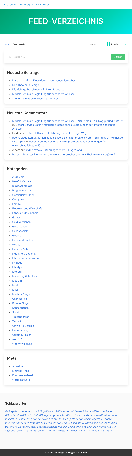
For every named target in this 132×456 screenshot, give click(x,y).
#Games (88, 411)
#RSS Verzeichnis (87, 422)
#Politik (25, 422)
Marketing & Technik (24, 276)
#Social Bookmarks (95, 426)
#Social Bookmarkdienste (42, 426)
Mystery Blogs (21, 294)
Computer (18, 199)
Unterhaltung (20, 330)
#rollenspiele (48, 422)
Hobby (16, 244)
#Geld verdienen (103, 411)
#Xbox (108, 430)
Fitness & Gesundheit (25, 213)
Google (16, 235)
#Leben (112, 415)
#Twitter (51, 430)
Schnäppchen (20, 307)
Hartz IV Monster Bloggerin (29, 154)
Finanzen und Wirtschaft (27, 208)
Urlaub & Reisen (21, 334)
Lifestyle (17, 267)
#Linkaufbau (12, 419)
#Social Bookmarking (70, 426)
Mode (15, 285)
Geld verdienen (21, 222)
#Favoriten (63, 411)
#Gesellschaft (30, 415)
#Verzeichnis (96, 430)
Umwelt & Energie (23, 325)
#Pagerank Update (100, 419)
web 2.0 (17, 339)
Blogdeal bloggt (22, 185)
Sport (15, 312)
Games (16, 217)
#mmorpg (26, 419)
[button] (128, 4)
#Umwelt (83, 430)
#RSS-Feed (70, 422)
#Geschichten (13, 415)
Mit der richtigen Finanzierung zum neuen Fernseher (43, 80)
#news (54, 419)
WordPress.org (21, 379)
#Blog (41, 411)
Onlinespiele (19, 298)
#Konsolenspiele (76, 415)
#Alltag (9, 411)
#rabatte (35, 422)
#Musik (37, 419)
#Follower (76, 411)
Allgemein (18, 176)
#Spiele (111, 426)
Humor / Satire (21, 249)
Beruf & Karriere (21, 181)
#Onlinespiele (67, 419)
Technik (17, 321)
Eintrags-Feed (20, 370)
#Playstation (12, 422)
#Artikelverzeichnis (25, 411)
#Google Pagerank (50, 415)
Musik (15, 289)
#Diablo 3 (51, 411)
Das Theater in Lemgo (25, 85)
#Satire (103, 422)
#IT (64, 415)
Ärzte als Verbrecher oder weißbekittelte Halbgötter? (82, 154)
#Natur (46, 419)
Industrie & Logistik (24, 253)
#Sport (28, 430)
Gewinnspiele (20, 231)
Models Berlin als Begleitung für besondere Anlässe (43, 94)
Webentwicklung (22, 343)
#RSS (60, 422)
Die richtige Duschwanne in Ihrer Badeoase (38, 89)
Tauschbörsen (20, 316)
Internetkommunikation (26, 258)
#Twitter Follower (66, 430)
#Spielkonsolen (14, 430)
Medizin (17, 280)
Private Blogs (20, 303)
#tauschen (39, 430)
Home (6, 44)
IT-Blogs (17, 262)
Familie (16, 204)
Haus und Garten (22, 240)
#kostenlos (92, 415)
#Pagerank (82, 419)
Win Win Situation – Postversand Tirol (35, 98)
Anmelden (18, 366)
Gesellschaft (19, 226)
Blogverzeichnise (22, 190)
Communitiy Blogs (23, 194)
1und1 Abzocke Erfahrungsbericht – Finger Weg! (58, 133)
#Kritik (103, 415)
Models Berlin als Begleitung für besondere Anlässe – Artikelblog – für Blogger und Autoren (67, 121)
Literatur (17, 271)
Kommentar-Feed (22, 375)
